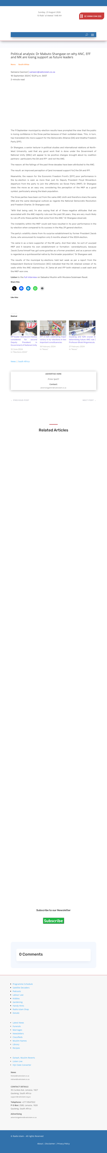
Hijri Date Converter (22, 1065)
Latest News (18, 1022)
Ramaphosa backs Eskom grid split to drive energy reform (51, 581)
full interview (30, 277)
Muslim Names (20, 1040)
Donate (16, 1013)
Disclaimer (50, 1143)
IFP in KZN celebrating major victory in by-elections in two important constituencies (53, 340)
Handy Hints (18, 1005)
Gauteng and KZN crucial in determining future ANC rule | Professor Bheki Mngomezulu (82, 340)
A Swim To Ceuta (27, 735)
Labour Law (18, 995)
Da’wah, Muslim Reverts (24, 1057)
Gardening (18, 1002)
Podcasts (17, 991)
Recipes (16, 1048)
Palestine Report (27, 812)
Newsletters (18, 1033)
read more (23, 510)
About (40, 1143)
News (13, 64)
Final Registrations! (28, 890)
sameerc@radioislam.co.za (42, 72)
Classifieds (18, 1037)
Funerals (17, 1026)
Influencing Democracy (30, 658)
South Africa (23, 64)
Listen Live (17, 1061)
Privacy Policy (63, 1143)
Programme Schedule (23, 984)
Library (16, 1044)
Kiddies (16, 998)
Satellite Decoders (21, 987)
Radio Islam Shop (21, 1009)
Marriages (17, 1030)
